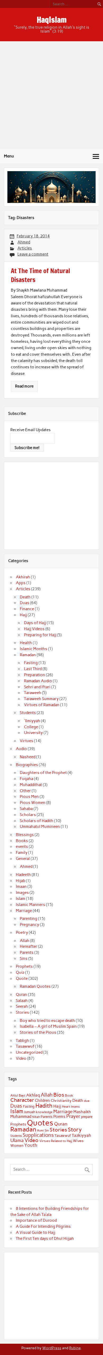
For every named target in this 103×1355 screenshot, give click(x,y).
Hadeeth (23, 874)
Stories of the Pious (38, 1032)
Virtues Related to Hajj (55, 1141)
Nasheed (27, 757)
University (33, 732)
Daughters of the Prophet (43, 772)
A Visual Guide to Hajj (35, 1232)
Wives (78, 1141)
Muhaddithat (31, 784)
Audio (21, 748)
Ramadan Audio (38, 681)
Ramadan (28, 655)
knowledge (44, 1112)
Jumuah (29, 1112)
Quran (21, 994)
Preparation (34, 675)
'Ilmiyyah (32, 721)
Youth (30, 1145)
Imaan (21, 886)
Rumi (40, 1130)
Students (28, 712)
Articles (24, 248)
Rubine (75, 1348)
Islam (20, 898)
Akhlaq (33, 1095)
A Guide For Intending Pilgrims (43, 1226)
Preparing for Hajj (40, 635)
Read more (24, 386)
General (23, 858)
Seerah (22, 1006)
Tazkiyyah (81, 1135)
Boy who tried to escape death (47, 1020)
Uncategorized (29, 1052)
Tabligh (22, 1040)
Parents (27, 952)
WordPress (51, 1348)
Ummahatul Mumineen (40, 826)
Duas (24, 602)
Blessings (25, 834)
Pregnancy (29, 924)
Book (69, 1095)
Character (22, 1100)
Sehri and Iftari (37, 687)
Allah (24, 940)
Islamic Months (33, 648)
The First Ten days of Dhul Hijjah (45, 1238)
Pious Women (32, 802)
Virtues (26, 740)
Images (22, 892)
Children (42, 1100)
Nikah (36, 1117)
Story (75, 1129)
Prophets (24, 966)
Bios (58, 1095)
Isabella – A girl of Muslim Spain (48, 1026)
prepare (86, 1117)
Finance (27, 609)
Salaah (22, 1000)
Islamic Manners (30, 904)
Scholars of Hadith (36, 820)
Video (21, 1058)
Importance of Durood (36, 1220)
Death (25, 597)
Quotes (40, 1122)
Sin (47, 1130)
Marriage (24, 910)
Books (22, 840)
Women (17, 1145)
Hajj (23, 615)
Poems (59, 1116)
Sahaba (26, 808)
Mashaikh (82, 1111)
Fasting (31, 662)
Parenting (28, 918)
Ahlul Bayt (17, 1095)
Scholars (28, 814)
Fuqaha (26, 778)
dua (86, 1101)
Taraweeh (32, 692)
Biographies (27, 764)
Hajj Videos (34, 628)
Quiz (20, 972)
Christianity (61, 1100)
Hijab (20, 880)
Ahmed (23, 242)
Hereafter (28, 946)
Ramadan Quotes (35, 986)
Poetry (22, 932)
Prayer (73, 1116)
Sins (23, 958)
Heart (66, 1106)
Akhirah (23, 577)
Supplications (38, 1135)
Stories (22, 1012)
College (31, 727)
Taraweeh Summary (41, 698)
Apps (21, 582)
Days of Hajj (35, 622)
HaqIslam (52, 19)
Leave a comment (32, 254)
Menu (9, 156)
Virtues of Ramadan (41, 704)
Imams (75, 1106)
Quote (22, 978)
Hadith (44, 1105)
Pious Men (29, 796)
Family (21, 852)
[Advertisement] (51, 95)
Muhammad (20, 1116)
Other (25, 790)
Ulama (17, 1140)
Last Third (33, 668)
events (22, 846)
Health (26, 642)
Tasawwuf (25, 1046)
